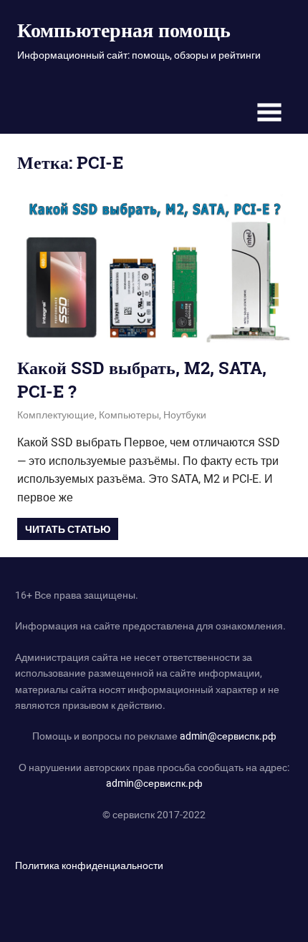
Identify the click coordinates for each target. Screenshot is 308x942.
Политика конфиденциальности (89, 865)
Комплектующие (56, 415)
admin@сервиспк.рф (228, 736)
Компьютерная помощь (124, 29)
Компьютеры (129, 415)
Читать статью (67, 529)
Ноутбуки (184, 415)
